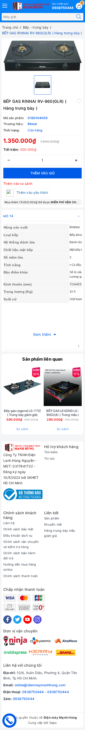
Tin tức (49, 458)
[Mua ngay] (40, 387)
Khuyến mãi (53, 524)
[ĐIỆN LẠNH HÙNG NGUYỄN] (30, 6)
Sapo (53, 723)
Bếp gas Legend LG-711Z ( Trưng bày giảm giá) (22, 413)
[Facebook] (7, 619)
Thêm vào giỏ (42, 173)
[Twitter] (17, 619)
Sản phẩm (51, 518)
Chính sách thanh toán (20, 576)
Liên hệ (9, 523)
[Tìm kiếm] (78, 17)
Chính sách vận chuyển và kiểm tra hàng (21, 544)
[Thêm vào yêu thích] (79, 101)
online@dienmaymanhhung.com (40, 685)
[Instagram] (37, 619)
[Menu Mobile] (5, 5)
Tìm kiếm (51, 452)
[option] (42, 56)
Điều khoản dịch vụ (18, 535)
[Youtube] (27, 619)
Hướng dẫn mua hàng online (19, 566)
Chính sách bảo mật (18, 529)
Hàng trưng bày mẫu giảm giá (59, 533)
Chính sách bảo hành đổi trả (19, 555)
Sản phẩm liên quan (42, 359)
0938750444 (33, 692)
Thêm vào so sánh (17, 183)
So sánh (22, 429)
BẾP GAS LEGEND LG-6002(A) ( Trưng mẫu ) (62, 413)
